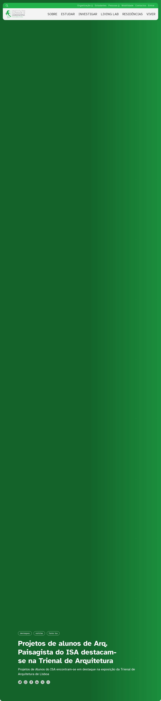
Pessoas (112, 5)
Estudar (68, 14)
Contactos (140, 5)
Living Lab (110, 14)
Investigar (87, 14)
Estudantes (100, 5)
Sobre (52, 14)
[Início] (15, 11)
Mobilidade (127, 5)
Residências (132, 14)
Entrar (151, 5)
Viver (151, 14)
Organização (84, 5)
